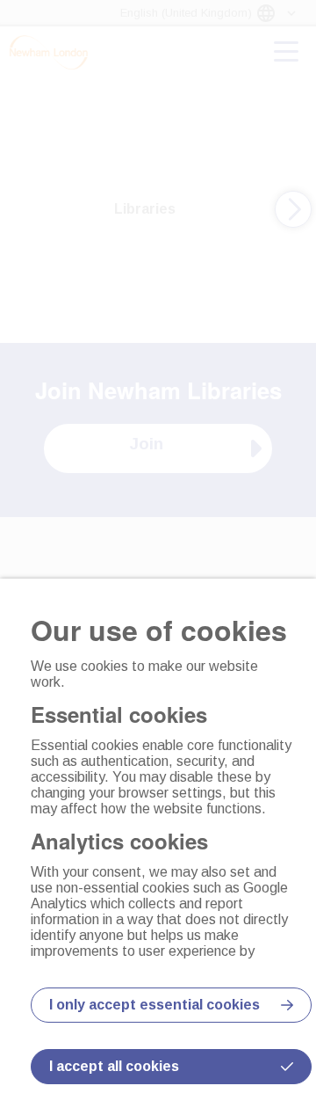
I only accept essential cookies (154, 1004)
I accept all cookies (114, 1066)
